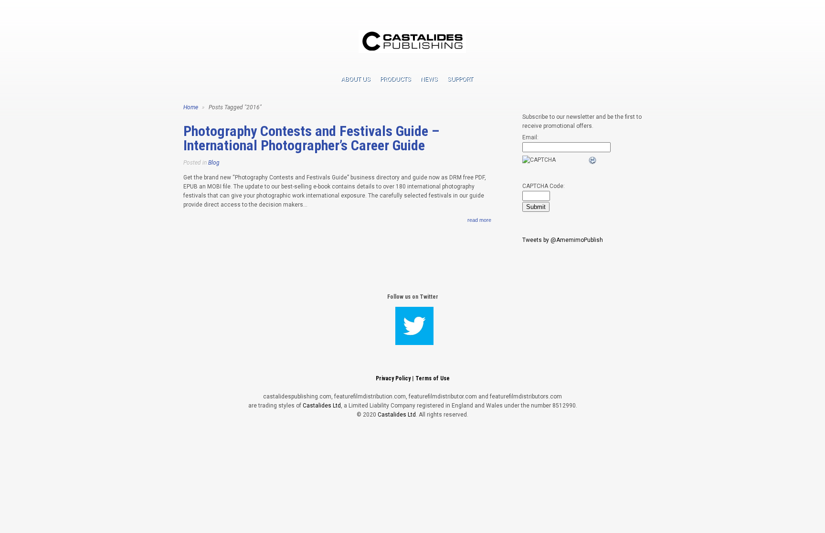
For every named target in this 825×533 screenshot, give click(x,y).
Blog (214, 162)
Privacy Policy (393, 378)
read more (479, 220)
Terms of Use (432, 378)
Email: (530, 137)
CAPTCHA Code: (543, 186)
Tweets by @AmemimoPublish (562, 240)
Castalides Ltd (322, 405)
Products (395, 79)
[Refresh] (593, 160)
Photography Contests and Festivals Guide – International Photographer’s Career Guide (311, 138)
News (429, 79)
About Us (355, 79)
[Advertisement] (412, 449)
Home (190, 107)
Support (460, 79)
